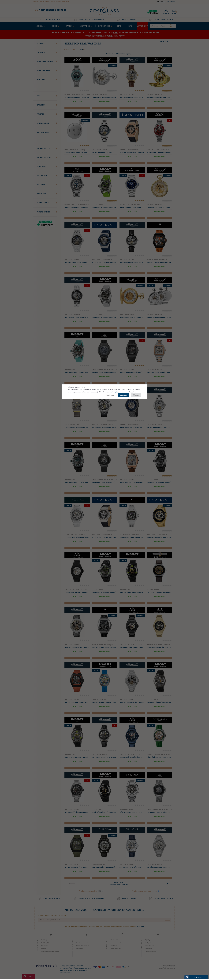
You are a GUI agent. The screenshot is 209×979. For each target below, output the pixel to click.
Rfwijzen (136, 395)
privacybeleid (116, 392)
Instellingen (110, 395)
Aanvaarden (123, 395)
